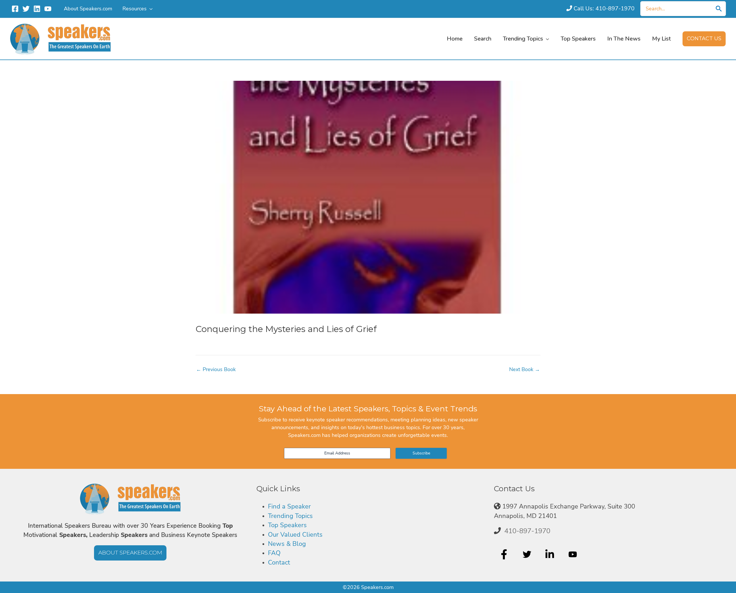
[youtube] (573, 554)
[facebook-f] (505, 554)
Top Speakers (287, 525)
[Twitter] (26, 9)
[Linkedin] (37, 9)
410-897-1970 (527, 531)
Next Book (524, 369)
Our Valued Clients (295, 534)
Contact (279, 562)
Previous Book (216, 369)
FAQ (274, 553)
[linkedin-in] (550, 554)
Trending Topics (290, 516)
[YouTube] (48, 9)
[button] (150, 8)
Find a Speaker (289, 506)
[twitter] (528, 554)
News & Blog (287, 544)
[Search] (719, 8)
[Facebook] (15, 9)
